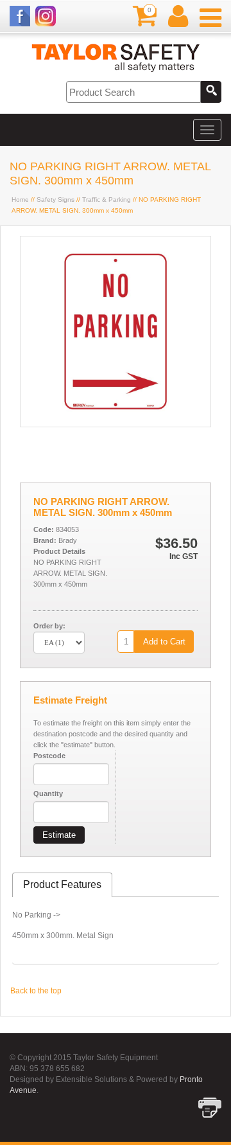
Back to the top (36, 990)
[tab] (62, 885)
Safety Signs (55, 199)
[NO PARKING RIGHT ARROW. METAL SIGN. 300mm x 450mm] (115, 424)
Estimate (59, 835)
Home (20, 199)
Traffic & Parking (106, 199)
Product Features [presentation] (62, 884)
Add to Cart (164, 641)
